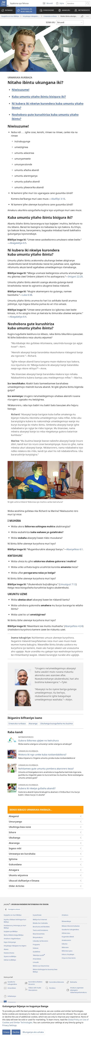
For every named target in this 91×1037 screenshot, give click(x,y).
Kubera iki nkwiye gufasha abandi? (36, 788)
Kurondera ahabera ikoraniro (33, 983)
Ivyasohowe (37, 915)
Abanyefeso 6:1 (74, 549)
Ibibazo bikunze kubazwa (71, 926)
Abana (6, 949)
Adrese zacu (66, 933)
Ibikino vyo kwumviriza (41, 966)
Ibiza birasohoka (38, 934)
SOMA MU (50, 22)
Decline (16, 1032)
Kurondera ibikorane (55, 982)
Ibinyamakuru (38, 937)
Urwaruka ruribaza (50, 16)
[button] (26, 10)
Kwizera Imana (9, 953)
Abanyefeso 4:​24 (74, 626)
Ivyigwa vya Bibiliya (10, 931)
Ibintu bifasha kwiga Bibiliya (13, 935)
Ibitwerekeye (66, 921)
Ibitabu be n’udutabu (40, 923)
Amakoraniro (66, 940)
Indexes (35, 948)
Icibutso (64, 944)
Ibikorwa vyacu (67, 951)
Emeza (6, 1032)
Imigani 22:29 (75, 276)
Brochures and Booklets (41, 927)
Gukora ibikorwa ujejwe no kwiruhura (38, 740)
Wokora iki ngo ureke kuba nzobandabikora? (42, 754)
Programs (36, 944)
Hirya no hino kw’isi (68, 958)
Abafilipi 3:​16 (58, 198)
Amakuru (65, 915)
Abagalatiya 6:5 (18, 243)
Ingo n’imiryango (10, 942)
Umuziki (36, 962)
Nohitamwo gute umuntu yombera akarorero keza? (46, 768)
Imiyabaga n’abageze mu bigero (31, 16)
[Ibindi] (87, 16)
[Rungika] (82, 16)
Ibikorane (65, 947)
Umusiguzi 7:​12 (68, 584)
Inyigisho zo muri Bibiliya (10, 16)
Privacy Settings (9, 1025)
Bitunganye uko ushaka (33, 1032)
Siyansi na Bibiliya (10, 956)
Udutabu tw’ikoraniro (40, 941)
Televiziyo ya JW (39, 955)
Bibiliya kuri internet (40, 919)
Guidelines (36, 952)
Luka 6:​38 (27, 294)
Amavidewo (37, 959)
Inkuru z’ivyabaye (68, 954)
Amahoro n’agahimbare (12, 938)
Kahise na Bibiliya (10, 960)
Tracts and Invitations (40, 930)
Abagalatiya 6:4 (18, 316)
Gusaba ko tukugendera (70, 929)
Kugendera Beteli (68, 937)
